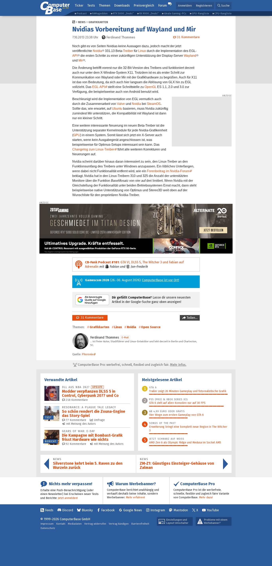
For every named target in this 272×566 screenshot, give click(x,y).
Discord (67, 510)
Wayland (190, 55)
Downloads (122, 5)
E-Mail (125, 337)
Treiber (128, 51)
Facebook (108, 510)
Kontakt (60, 523)
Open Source (150, 327)
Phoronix (87, 354)
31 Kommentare (91, 317)
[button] (223, 5)
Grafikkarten (98, 22)
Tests (91, 5)
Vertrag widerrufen (95, 523)
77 (75, 420)
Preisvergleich (144, 5)
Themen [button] (104, 5)
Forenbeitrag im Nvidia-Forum (168, 171)
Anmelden (185, 5)
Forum (162, 5)
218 (76, 400)
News (82, 22)
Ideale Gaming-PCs (175, 13)
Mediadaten (75, 523)
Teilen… (192, 318)
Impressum (47, 523)
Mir (80, 60)
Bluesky (87, 510)
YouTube (213, 510)
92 (75, 444)
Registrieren (204, 5)
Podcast (82, 13)
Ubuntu (117, 108)
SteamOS (154, 103)
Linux (142, 51)
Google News (132, 510)
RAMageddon (100, 13)
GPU (76, 135)
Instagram (157, 510)
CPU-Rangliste (223, 13)
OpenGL (150, 87)
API (74, 55)
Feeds (49, 510)
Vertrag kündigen (119, 523)
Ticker (79, 5)
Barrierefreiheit (140, 523)
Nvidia (97, 51)
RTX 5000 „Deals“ (123, 13)
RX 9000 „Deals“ (149, 13)
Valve (121, 103)
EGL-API (98, 87)
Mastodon (181, 510)
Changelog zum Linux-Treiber (93, 149)
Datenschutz (47, 528)
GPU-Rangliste (200, 13)
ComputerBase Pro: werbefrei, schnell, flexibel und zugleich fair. (131, 365)
